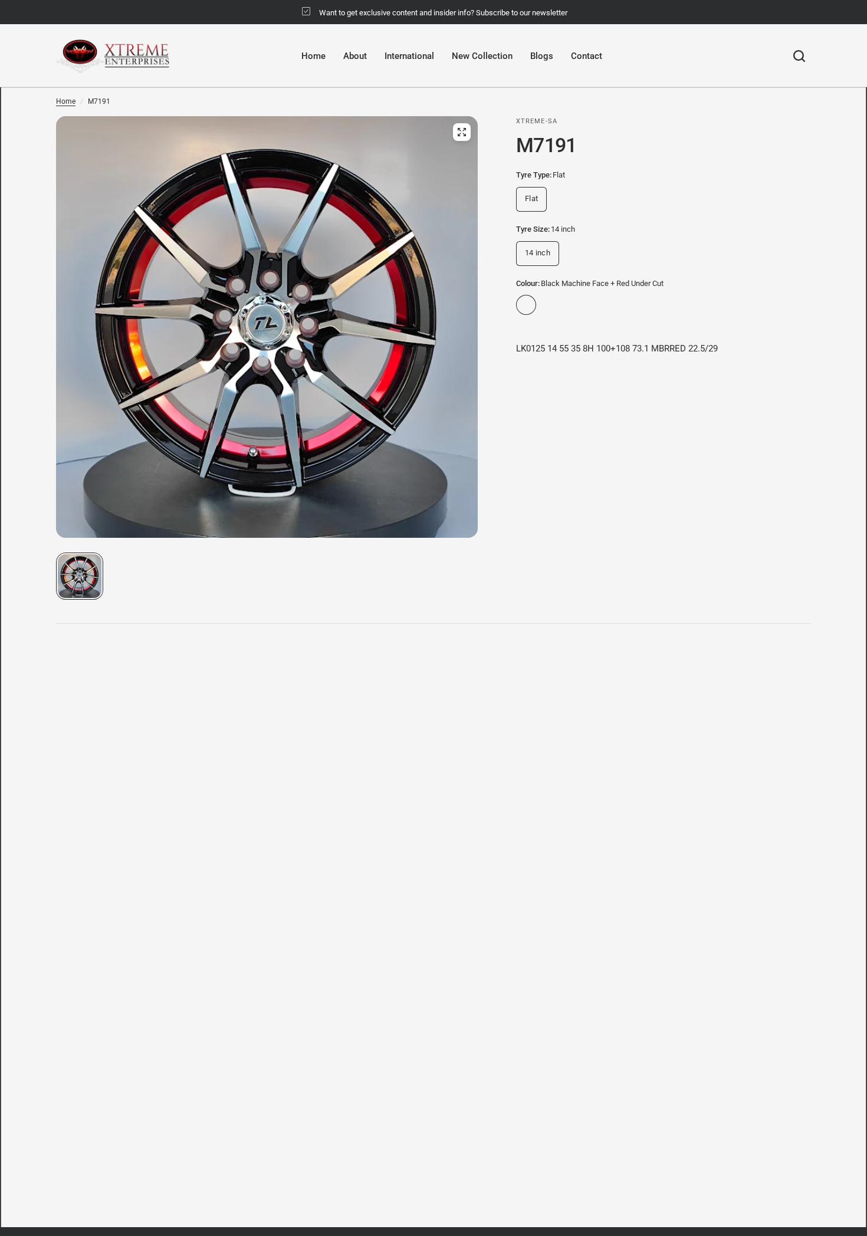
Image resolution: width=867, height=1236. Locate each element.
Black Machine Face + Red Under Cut (526, 304)
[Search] (799, 55)
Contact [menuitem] (586, 56)
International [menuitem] (409, 56)
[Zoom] (462, 132)
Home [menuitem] (313, 56)
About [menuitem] (355, 56)
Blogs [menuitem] (541, 56)
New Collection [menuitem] (482, 56)
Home (65, 101)
